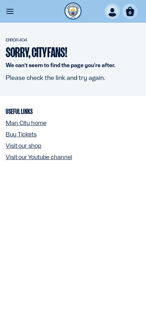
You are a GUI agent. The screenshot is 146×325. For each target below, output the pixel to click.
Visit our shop (23, 145)
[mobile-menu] (10, 11)
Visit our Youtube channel (39, 157)
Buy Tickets (21, 134)
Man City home (26, 123)
